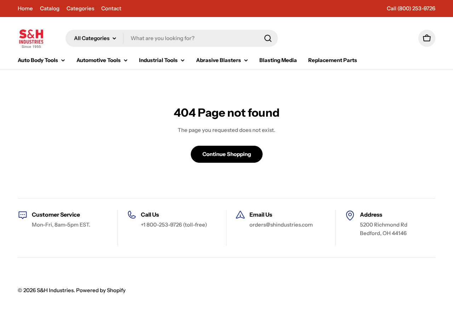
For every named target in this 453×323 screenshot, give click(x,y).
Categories (80, 8)
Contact (111, 8)
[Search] (268, 38)
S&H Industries (55, 290)
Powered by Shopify (101, 290)
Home (25, 8)
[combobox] (171, 38)
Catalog (49, 8)
